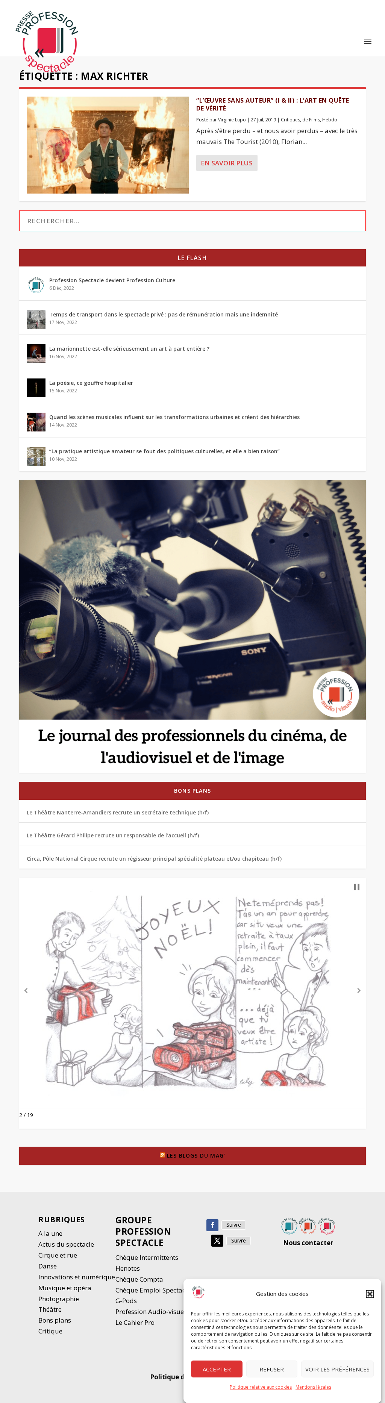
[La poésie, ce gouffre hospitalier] (36, 387)
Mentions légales (313, 1387)
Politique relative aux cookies (261, 1387)
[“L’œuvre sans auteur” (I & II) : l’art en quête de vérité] (108, 145)
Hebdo (329, 120)
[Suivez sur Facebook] (212, 1225)
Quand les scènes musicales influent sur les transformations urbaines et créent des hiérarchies (174, 417)
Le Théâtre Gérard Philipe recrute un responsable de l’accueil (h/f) (113, 835)
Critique (51, 1331)
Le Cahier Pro (135, 1322)
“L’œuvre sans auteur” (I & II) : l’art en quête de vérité (272, 104)
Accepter (217, 1369)
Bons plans (192, 790)
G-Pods (126, 1300)
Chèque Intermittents (146, 1257)
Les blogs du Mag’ (196, 1155)
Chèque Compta (139, 1279)
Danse (48, 1266)
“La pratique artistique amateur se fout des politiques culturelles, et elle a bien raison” (164, 451)
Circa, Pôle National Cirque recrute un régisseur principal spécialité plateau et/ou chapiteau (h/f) (154, 858)
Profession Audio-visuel (150, 1311)
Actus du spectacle (66, 1244)
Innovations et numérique (76, 1277)
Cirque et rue (57, 1255)
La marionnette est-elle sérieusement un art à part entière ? (129, 348)
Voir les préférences (337, 1369)
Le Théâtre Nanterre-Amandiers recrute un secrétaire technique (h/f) (118, 812)
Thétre (50, 1309)
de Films (311, 120)
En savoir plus (227, 163)
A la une (51, 1233)
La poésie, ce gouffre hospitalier (91, 382)
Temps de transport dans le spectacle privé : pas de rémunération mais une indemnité (163, 314)
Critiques (290, 120)
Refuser (271, 1369)
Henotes (127, 1268)
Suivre (233, 1224)
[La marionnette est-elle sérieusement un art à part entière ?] (36, 353)
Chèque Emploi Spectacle (153, 1290)
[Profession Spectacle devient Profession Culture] (36, 285)
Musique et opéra (64, 1287)
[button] (370, 1294)
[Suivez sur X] (217, 1241)
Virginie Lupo (232, 120)
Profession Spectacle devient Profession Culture (112, 280)
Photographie (58, 1298)
